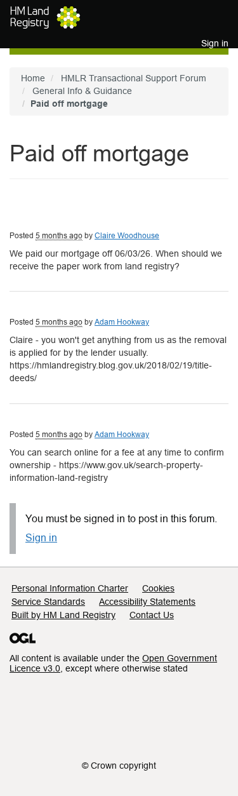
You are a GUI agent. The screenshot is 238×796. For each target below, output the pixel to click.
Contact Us (151, 615)
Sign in (41, 537)
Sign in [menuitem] (214, 43)
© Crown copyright (119, 765)
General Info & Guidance (82, 91)
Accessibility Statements (147, 602)
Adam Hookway (122, 322)
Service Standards (48, 602)
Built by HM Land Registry (63, 615)
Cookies (158, 588)
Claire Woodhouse (127, 235)
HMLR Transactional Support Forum (133, 78)
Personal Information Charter (69, 588)
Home (33, 78)
